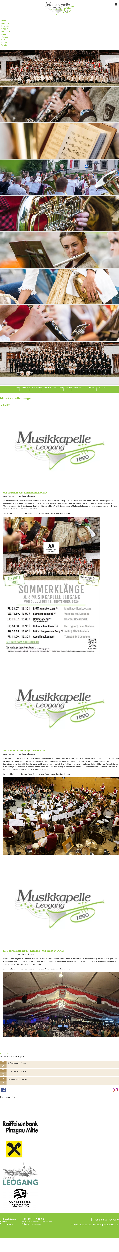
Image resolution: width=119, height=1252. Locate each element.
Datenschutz (85, 1225)
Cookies (74, 1225)
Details (2, 1062)
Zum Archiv (4, 1053)
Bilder (3, 34)
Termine (4, 45)
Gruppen (4, 29)
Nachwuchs (6, 32)
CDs (3, 40)
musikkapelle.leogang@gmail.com (39, 1221)
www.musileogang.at (33, 1224)
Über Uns (5, 23)
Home (3, 21)
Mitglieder (5, 26)
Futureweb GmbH (112, 1225)
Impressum (97, 1225)
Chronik (4, 37)
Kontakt (4, 42)
